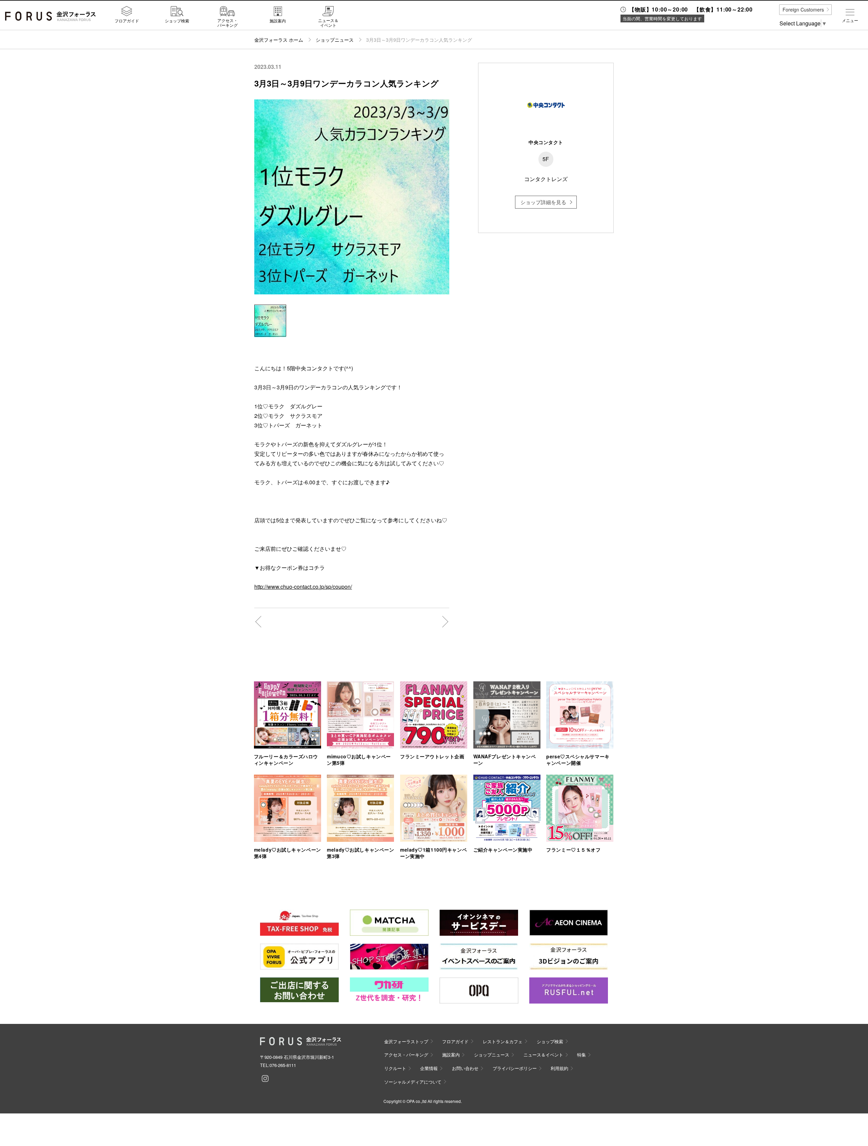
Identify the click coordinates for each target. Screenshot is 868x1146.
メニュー (850, 20)
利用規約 (559, 1068)
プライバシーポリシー (515, 1068)
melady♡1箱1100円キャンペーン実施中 (433, 852)
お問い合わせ (465, 1068)
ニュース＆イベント (328, 22)
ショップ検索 (177, 20)
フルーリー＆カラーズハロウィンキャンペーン (286, 759)
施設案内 (278, 20)
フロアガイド (127, 20)
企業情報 (429, 1068)
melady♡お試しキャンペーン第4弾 (287, 852)
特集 (581, 1054)
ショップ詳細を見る (543, 202)
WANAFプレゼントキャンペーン (504, 759)
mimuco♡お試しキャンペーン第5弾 (359, 759)
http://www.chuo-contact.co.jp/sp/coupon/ (303, 586)
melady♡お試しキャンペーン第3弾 (360, 852)
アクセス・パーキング (227, 22)
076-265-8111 (283, 1065)
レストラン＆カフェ (502, 1041)
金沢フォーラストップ (406, 1041)
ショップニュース (335, 39)
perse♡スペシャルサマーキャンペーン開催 (577, 759)
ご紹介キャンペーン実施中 (503, 849)
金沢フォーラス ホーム (278, 39)
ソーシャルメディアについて (412, 1082)
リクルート (395, 1068)
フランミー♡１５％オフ (573, 849)
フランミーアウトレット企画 (432, 756)
